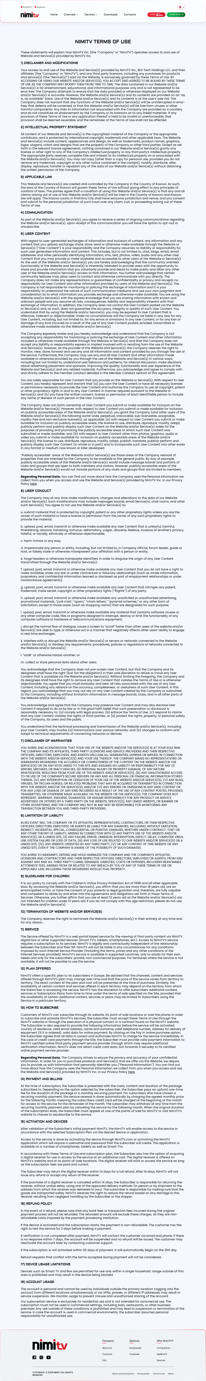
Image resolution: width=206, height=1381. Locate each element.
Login (152, 14)
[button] (77, 14)
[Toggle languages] (181, 7)
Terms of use (159, 1373)
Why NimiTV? (28, 7)
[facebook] (34, 1357)
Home (54, 14)
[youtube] (48, 1357)
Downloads (111, 14)
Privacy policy (143, 1373)
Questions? (41, 7)
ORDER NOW (174, 14)
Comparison (163, 1347)
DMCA (170, 1373)
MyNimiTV (162, 1354)
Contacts (130, 14)
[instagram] (41, 1357)
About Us (107, 1347)
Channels (134, 1354)
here (33, 484)
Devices (161, 1360)
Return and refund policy (123, 1373)
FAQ (104, 1360)
